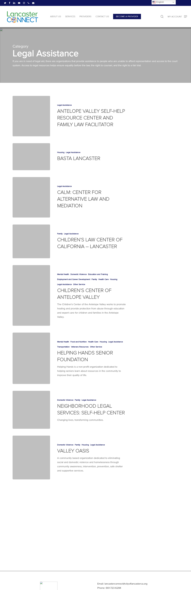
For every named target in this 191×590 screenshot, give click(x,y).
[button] (177, 16)
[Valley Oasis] (31, 457)
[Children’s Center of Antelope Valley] (31, 295)
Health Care (103, 279)
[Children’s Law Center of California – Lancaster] (31, 241)
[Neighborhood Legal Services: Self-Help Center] (31, 410)
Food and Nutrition (78, 342)
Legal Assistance (64, 105)
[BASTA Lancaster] (31, 156)
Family (60, 233)
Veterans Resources (80, 347)
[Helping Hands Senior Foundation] (31, 358)
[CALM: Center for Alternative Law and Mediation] (31, 197)
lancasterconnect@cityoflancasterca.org (125, 583)
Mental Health (63, 274)
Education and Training (98, 274)
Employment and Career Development (73, 279)
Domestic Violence (78, 274)
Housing (60, 152)
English (160, 2)
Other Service (79, 284)
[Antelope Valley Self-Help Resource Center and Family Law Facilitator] (31, 116)
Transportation (63, 347)
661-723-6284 (113, 587)
